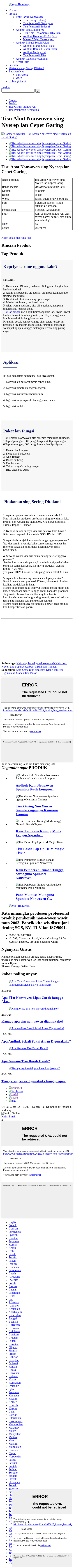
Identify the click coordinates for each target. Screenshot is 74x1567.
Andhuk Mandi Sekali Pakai (39, 45)
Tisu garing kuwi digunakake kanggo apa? (33, 1081)
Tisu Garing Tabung (34, 20)
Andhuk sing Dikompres (30, 29)
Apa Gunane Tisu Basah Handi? (25, 1061)
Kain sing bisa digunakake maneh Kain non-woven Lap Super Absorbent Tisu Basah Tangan (34, 665)
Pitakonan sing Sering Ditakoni (26, 68)
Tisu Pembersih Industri (36, 26)
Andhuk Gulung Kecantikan (32, 58)
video (19, 77)
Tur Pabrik (22, 74)
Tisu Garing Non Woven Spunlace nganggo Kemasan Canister (37, 810)
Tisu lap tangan (11, 311)
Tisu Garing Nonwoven (29, 16)
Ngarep (13, 10)
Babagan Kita (16, 71)
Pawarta (13, 65)
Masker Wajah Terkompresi (38, 39)
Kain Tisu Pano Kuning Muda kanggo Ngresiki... (38, 833)
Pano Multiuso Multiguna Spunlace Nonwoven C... (35, 897)
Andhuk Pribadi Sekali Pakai (32, 42)
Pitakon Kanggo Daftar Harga (18, 966)
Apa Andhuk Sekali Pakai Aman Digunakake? (36, 1041)
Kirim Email (8, 1116)
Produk (13, 13)
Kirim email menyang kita (16, 237)
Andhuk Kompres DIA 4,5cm (40, 36)
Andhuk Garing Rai (34, 52)
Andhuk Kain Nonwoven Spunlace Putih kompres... (35, 787)
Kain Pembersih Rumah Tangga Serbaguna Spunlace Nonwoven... (40, 874)
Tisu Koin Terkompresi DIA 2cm (42, 32)
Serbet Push (22, 61)
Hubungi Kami (17, 81)
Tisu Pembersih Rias (34, 55)
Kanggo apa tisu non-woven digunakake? (32, 1021)
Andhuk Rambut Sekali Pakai (40, 48)
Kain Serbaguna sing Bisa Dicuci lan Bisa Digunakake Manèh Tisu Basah (32, 671)
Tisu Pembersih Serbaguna (38, 23)
